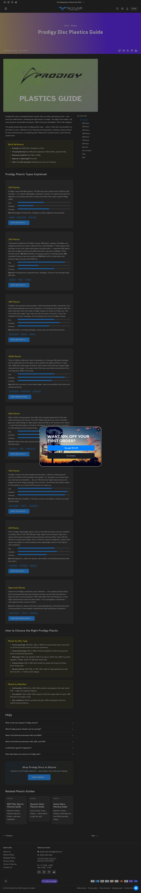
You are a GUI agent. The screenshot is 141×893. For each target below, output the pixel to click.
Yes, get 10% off (71, 448)
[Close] (98, 429)
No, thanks (71, 456)
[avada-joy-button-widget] (136, 888)
